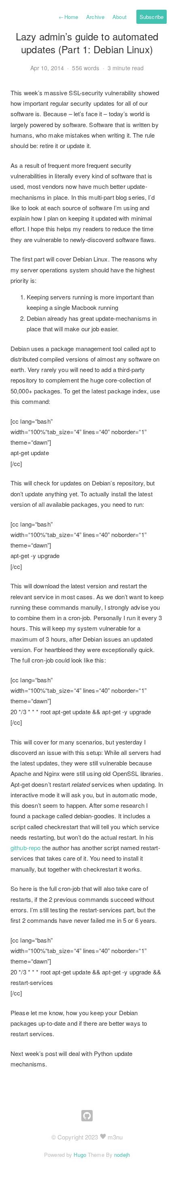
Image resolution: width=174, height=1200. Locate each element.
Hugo (80, 1154)
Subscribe (151, 17)
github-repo (25, 847)
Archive (95, 17)
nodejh (122, 1154)
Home (68, 17)
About (119, 17)
